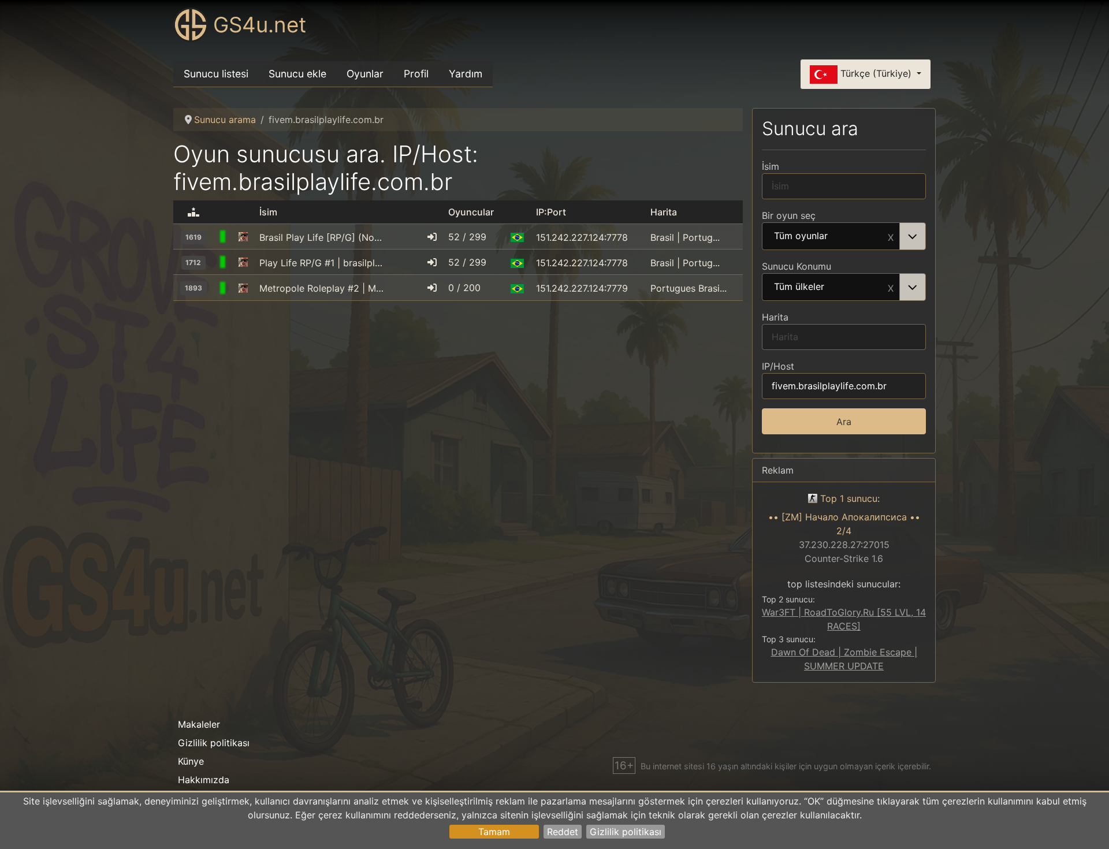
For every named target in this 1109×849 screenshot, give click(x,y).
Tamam (494, 831)
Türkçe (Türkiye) (876, 73)
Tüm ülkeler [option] (799, 287)
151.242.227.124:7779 (582, 288)
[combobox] (844, 236)
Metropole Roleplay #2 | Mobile (322, 288)
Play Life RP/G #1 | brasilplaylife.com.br (322, 263)
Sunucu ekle (297, 74)
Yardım (465, 74)
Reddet (562, 831)
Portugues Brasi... (688, 288)
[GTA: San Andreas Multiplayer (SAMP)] (243, 237)
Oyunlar (365, 74)
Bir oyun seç (789, 215)
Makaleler (199, 724)
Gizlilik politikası (625, 831)
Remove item (890, 236)
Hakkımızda (203, 779)
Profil (416, 74)
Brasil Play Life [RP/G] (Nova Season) (322, 237)
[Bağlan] (432, 237)
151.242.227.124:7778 (582, 237)
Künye (191, 761)
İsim (770, 166)
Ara (843, 421)
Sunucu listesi (216, 74)
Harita (775, 317)
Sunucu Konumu (796, 266)
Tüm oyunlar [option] (801, 236)
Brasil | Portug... (685, 237)
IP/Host (778, 366)
